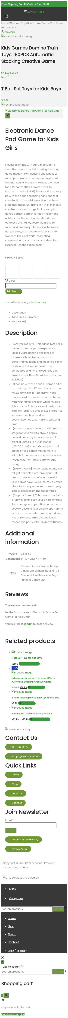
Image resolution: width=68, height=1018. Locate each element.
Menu (12, 889)
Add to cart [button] (38, 687)
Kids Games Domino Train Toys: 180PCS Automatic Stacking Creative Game (33, 680)
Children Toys (18, 23)
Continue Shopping (13, 1014)
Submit (10, 830)
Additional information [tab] (25, 317)
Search (58, 909)
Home (5, 23)
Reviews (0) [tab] (19, 321)
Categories (16, 898)
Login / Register (17, 951)
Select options (31, 664)
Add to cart (13, 291)
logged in (26, 624)
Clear (12, 281)
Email (9, 820)
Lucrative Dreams (18, 867)
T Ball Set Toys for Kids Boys (27, 657)
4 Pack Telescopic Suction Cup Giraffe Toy (35, 697)
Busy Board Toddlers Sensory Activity (32, 713)
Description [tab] (19, 312)
